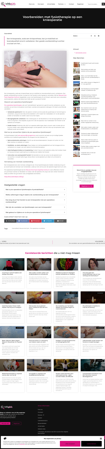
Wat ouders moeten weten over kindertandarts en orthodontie (39, 273)
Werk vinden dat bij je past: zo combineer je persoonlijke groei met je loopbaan (89, 141)
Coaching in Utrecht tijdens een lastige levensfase (12, 273)
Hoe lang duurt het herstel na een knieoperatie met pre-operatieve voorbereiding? (35, 201)
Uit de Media (51, 4)
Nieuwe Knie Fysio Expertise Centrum (37, 170)
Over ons (31, 4)
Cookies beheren (91, 443)
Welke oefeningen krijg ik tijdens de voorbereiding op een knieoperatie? (35, 195)
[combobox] (94, 4)
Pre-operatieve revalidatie (37, 228)
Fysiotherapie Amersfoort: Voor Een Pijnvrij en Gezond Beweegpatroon (92, 375)
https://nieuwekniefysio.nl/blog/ (14, 176)
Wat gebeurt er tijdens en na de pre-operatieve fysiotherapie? (35, 212)
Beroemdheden (42, 423)
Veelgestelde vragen (80, 52)
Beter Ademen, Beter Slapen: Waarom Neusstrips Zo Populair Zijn (12, 342)
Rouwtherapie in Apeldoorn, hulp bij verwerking (91, 306)
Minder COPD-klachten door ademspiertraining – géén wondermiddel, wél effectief (64, 375)
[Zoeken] (103, 4)
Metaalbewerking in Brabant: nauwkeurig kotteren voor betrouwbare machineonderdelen (90, 96)
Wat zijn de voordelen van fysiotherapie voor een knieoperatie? (35, 207)
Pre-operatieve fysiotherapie (13, 105)
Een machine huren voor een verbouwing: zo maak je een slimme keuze (89, 109)
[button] (101, 438)
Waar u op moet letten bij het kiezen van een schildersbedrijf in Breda (90, 77)
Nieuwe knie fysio (24, 228)
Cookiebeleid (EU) (42, 420)
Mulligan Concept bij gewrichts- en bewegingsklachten (66, 341)
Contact (71, 4)
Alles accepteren (70, 443)
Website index (41, 429)
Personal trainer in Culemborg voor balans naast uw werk (38, 341)
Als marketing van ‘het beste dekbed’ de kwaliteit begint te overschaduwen (65, 307)
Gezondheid (8, 33)
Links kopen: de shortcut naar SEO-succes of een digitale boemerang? (53, 432)
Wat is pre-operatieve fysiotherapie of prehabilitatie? (35, 189)
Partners (61, 4)
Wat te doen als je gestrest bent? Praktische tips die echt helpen (38, 307)
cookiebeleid (22, 444)
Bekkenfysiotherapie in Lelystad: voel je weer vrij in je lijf (12, 374)
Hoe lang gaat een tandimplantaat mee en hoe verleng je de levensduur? (91, 274)
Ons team (41, 4)
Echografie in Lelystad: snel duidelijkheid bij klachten (37, 374)
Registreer (80, 4)
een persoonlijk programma (26, 135)
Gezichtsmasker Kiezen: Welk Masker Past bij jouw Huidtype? (11, 306)
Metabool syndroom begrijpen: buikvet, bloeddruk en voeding (65, 273)
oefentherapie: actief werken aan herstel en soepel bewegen (93, 341)
